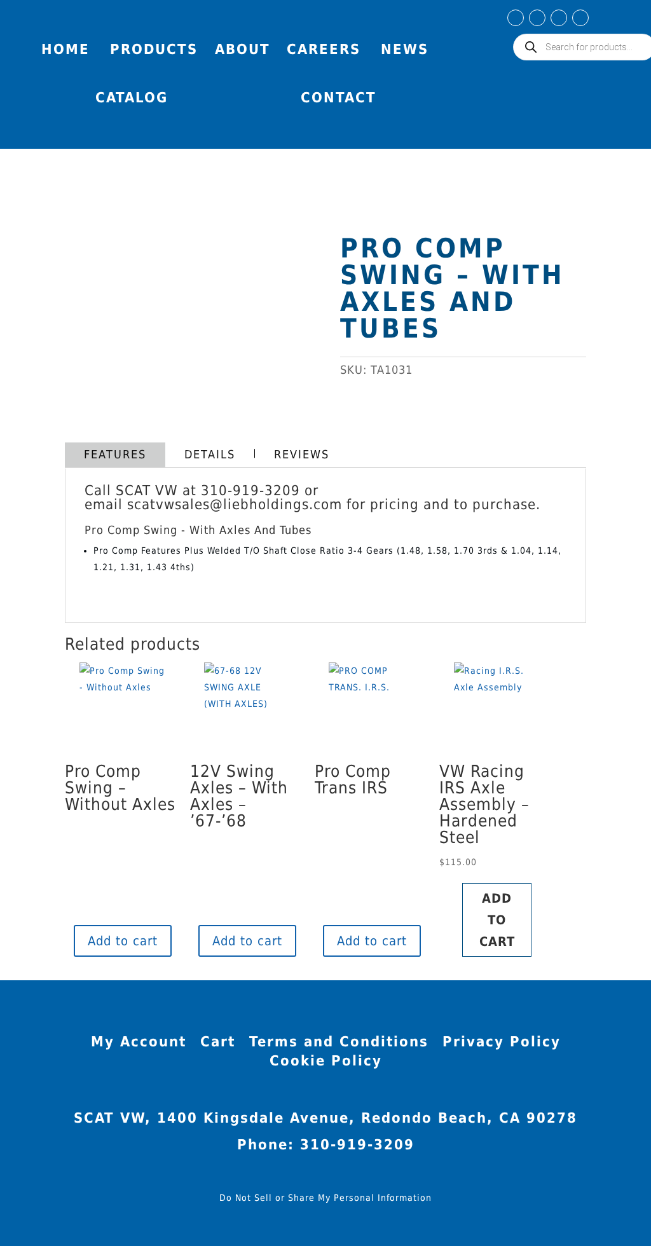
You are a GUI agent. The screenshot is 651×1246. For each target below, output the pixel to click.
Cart (217, 1043)
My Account (615, 22)
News (404, 49)
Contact (338, 98)
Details (209, 454)
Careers (323, 49)
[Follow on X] (580, 18)
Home (65, 49)
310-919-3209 (250, 490)
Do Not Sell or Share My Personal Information (325, 1198)
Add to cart (123, 940)
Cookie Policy (326, 1063)
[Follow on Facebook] (515, 18)
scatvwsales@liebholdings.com (234, 504)
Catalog (131, 98)
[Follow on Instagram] (537, 18)
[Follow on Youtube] (559, 18)
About (242, 49)
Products (154, 49)
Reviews (301, 454)
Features (115, 454)
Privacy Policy (501, 1043)
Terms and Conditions (338, 1043)
